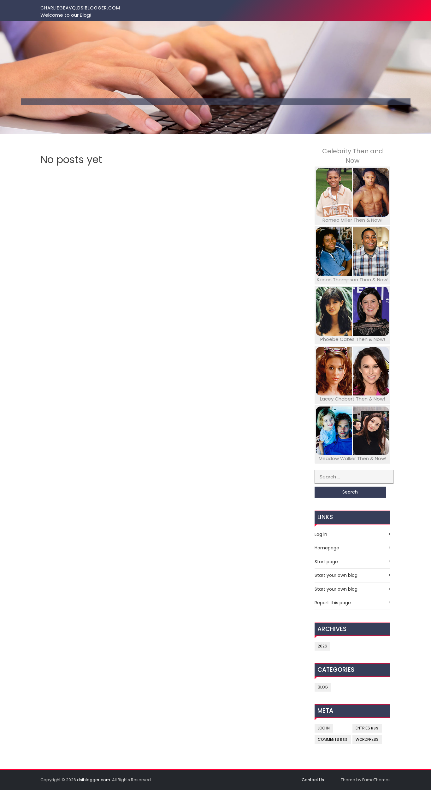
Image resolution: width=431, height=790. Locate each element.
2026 (322, 646)
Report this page (333, 603)
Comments (333, 739)
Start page (326, 562)
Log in (321, 534)
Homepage (327, 548)
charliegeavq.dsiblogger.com (80, 8)
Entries (367, 728)
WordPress (367, 739)
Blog (323, 687)
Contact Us (313, 780)
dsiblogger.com (93, 780)
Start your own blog (336, 575)
